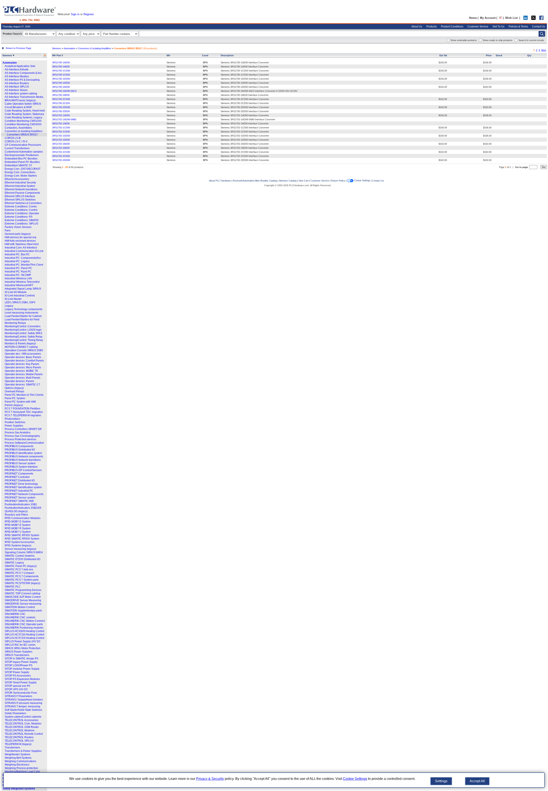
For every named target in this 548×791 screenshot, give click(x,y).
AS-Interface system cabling (21, 93)
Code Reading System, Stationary (24, 114)
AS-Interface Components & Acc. (23, 72)
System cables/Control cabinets (23, 716)
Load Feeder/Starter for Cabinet (23, 316)
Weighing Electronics (17, 764)
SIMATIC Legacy (14, 562)
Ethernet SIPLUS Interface (20, 196)
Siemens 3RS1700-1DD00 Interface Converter (245, 78)
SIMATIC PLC (13, 586)
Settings (441, 781)
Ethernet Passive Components (22, 192)
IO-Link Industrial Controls (20, 295)
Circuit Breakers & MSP (18, 107)
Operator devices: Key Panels (22, 364)
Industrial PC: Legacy (17, 261)
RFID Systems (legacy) (18, 545)
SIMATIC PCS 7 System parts (22, 579)
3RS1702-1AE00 (61, 123)
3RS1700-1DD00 (61, 78)
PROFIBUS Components (19, 446)
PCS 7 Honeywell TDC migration (24, 411)
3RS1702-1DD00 (61, 135)
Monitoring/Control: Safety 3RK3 (23, 333)
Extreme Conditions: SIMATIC (22, 220)
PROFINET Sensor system (20, 497)
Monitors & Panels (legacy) (20, 343)
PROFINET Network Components (24, 494)
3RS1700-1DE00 (61, 83)
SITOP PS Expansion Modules (22, 679)
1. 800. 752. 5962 (29, 20)
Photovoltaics (12, 418)
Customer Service (478, 26)
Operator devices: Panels (19, 381)
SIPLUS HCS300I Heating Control (24, 631)
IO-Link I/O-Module (16, 292)
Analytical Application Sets (20, 66)
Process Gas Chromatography (22, 435)
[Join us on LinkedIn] (525, 19)
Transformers (12, 747)
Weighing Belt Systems (18, 757)
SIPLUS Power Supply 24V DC (23, 641)
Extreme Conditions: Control (21, 209)
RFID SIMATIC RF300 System (22, 535)
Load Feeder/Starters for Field (22, 319)
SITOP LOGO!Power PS (18, 665)
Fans (7, 230)
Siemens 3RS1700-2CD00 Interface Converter (245, 99)
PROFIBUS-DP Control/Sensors (23, 470)
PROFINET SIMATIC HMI (19, 501)
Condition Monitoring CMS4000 (23, 124)
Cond (205, 55)
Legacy (9, 305)
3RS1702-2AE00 (61, 148)
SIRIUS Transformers (17, 655)
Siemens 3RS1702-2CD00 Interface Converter (245, 152)
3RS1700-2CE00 (61, 103)
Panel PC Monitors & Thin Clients (24, 394)
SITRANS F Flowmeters (18, 696)
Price (488, 55)
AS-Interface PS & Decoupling (22, 79)
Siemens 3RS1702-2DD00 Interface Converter (245, 160)
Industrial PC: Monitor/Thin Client (24, 264)
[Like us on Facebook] (541, 19)
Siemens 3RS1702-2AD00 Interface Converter (245, 144)
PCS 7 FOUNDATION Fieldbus (22, 408)
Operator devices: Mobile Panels (24, 374)
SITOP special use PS (17, 685)
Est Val (443, 55)
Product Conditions (452, 26)
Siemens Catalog (287, 180)
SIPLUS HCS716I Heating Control (24, 634)
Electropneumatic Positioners (22, 155)
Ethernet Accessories (17, 179)
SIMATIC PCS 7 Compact (19, 572)
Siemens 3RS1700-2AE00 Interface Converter (245, 95)
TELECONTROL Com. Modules (23, 723)
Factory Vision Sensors (18, 227)
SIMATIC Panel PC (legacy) (21, 566)
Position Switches (15, 422)
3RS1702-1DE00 (61, 139)
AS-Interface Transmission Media (24, 96)
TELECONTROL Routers (19, 737)
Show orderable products (464, 40)
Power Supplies (14, 425)
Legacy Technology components (23, 309)
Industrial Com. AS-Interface (21, 247)
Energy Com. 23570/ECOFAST (22, 168)
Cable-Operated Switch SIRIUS (23, 103)
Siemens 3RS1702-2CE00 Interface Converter (245, 156)
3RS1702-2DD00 (61, 160)
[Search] (542, 34)
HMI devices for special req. (21, 237)
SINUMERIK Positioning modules (24, 627)
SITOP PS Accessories (18, 675)
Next (543, 50)
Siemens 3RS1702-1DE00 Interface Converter (245, 139)
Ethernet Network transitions (21, 189)
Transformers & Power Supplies (23, 750)
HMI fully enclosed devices (20, 240)
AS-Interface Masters (17, 76)
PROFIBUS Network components (24, 456)
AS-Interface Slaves (16, 90)
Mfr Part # (57, 55)
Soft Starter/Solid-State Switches (23, 709)
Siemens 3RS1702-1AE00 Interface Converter (245, 123)
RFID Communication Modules (22, 518)
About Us (416, 26)
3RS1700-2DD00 (61, 107)
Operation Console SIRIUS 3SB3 (24, 350)
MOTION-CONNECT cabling (21, 346)
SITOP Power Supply (17, 672)
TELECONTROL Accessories (21, 720)
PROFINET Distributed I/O (20, 480)
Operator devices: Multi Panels (22, 377)
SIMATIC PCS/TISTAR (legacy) (22, 583)
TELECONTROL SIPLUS (19, 740)
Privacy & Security (210, 779)
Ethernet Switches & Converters (23, 203)
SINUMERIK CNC (15, 614)
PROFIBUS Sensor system (20, 463)
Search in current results (531, 40)
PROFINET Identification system (23, 487)
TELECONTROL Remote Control (24, 733)
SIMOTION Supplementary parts (23, 610)
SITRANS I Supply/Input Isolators (24, 699)
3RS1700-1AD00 (61, 62)
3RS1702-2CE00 (61, 156)
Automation (10, 62)
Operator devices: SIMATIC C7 (22, 384)
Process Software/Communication (24, 442)
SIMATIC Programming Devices (23, 590)
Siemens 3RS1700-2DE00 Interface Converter (245, 111)
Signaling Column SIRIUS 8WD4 (24, 552)
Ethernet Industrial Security (20, 182)
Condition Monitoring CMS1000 (23, 120)
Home (473, 17)
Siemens (7, 55)
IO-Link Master (13, 298)
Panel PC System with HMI (20, 401)
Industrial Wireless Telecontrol (22, 281)
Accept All (477, 781)
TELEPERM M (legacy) (18, 744)
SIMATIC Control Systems (19, 555)
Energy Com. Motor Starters (21, 175)
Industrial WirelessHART (19, 285)
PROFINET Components (19, 473)
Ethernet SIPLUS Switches (20, 199)
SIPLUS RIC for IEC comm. (20, 644)
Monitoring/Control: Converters (22, 326)
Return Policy (338, 180)
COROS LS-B (13, 138)
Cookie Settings (361, 180)
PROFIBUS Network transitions (23, 459)
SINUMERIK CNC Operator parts (24, 624)
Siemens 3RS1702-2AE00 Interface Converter (245, 148)
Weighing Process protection (21, 768)
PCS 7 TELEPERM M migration (23, 415)
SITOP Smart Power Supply (21, 682)
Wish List (511, 17)
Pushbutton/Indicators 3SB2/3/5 (23, 507)
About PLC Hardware (220, 180)
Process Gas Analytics (17, 432)
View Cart (303, 180)
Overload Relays (14, 391)
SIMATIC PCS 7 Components (22, 576)
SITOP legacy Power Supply (21, 661)
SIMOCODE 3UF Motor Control (23, 596)
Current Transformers (17, 148)
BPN (205, 62)
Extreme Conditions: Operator (22, 213)
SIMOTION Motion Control (20, 607)
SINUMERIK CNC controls (20, 617)
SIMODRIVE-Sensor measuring (23, 603)
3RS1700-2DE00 (61, 111)
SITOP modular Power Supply (22, 668)
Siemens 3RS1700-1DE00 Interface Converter (245, 83)
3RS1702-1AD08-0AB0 (64, 119)
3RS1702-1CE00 (61, 131)
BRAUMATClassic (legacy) (20, 100)
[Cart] (500, 17)
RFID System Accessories (19, 542)
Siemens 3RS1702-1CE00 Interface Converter (245, 131)
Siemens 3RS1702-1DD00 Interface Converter (245, 135)
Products (431, 26)
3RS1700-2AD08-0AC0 (64, 91)
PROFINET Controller (17, 477)
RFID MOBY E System (17, 524)
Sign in (75, 14)
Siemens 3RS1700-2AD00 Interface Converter (245, 87)
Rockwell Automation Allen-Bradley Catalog (255, 180)
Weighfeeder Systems (17, 754)
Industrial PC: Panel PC (18, 268)
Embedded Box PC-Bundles (21, 158)
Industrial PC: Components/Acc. (23, 257)
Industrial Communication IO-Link (24, 251)
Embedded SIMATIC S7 (18, 165)
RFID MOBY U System (18, 531)
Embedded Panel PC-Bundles (22, 162)
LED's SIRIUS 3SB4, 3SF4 (20, 302)
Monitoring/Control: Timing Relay (24, 340)
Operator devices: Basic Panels (23, 357)
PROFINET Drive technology (21, 483)
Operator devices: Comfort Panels (24, 360)
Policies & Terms (518, 26)
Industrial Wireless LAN (18, 278)
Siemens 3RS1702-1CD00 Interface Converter (245, 127)
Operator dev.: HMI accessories (23, 353)
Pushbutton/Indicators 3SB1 (21, 504)
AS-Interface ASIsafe (16, 69)
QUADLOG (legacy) (16, 511)
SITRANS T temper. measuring (22, 706)
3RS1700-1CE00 (61, 74)
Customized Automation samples (24, 151)
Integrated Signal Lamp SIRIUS (23, 288)
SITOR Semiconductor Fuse (21, 692)
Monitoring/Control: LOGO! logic (23, 329)
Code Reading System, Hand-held (25, 110)
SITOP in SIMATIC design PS (21, 658)
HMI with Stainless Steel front (22, 244)
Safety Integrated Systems (19, 788)
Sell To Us (498, 26)
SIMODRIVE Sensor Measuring (23, 600)
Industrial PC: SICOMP (18, 275)
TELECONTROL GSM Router (22, 727)
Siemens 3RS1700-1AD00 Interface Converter (245, 62)
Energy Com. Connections (20, 172)
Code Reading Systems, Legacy (23, 117)
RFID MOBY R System (18, 528)
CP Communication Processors (23, 144)
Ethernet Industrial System (20, 185)
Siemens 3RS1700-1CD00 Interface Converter (245, 70)
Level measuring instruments (21, 312)
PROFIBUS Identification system (23, 453)
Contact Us (538, 26)
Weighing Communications (20, 761)
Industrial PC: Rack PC (18, 271)
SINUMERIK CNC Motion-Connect (25, 620)
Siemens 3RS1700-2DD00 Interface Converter (245, 107)
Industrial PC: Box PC (17, 254)
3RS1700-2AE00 (61, 95)
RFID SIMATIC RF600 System (22, 538)
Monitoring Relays (15, 322)
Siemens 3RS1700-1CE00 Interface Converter (245, 74)
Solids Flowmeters (15, 713)
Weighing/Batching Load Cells (22, 771)
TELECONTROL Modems (19, 730)
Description (227, 55)
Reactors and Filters (16, 514)
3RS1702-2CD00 (61, 152)
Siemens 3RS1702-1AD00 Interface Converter (245, 115)
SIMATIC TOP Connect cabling (22, 593)
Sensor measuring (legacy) (20, 548)
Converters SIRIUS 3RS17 (22, 134)
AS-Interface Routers (17, 83)
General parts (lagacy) (18, 233)
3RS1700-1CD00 (61, 70)
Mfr (168, 55)
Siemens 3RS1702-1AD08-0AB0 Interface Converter (248, 119)
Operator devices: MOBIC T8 (21, 370)
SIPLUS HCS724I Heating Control (24, 637)
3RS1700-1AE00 (61, 66)
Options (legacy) (14, 388)
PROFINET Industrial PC (19, 490)
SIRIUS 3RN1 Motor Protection (22, 648)
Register (88, 14)
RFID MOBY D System (18, 521)
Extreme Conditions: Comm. (21, 206)
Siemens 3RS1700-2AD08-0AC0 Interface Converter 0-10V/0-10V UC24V (259, 91)
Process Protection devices (20, 439)
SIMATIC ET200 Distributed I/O (22, 559)
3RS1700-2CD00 (61, 99)
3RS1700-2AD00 (61, 87)
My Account (488, 17)
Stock (499, 55)
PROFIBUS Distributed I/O (20, 449)
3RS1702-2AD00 (61, 144)
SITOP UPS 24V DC (16, 689)
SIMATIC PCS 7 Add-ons (19, 569)
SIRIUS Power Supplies (18, 651)
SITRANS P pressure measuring (23, 703)
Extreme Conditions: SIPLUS (21, 223)
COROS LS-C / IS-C (16, 141)
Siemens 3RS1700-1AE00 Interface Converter (245, 66)
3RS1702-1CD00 (61, 127)
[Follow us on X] (533, 19)
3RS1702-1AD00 (61, 115)
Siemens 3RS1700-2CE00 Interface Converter (245, 103)
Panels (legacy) (14, 405)
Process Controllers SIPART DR (23, 429)
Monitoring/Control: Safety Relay (23, 336)
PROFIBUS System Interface (21, 466)
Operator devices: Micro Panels (23, 367)
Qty (529, 55)
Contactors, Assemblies (18, 127)
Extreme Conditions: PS (18, 216)
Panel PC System (15, 398)
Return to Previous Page (17, 48)
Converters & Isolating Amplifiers (23, 131)
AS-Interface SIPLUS (17, 86)
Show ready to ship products (497, 40)
